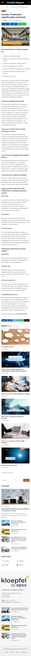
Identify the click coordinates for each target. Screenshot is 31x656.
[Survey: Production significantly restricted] (15, 36)
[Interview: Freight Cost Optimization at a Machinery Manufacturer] (6, 523)
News (7, 652)
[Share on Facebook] (14, 24)
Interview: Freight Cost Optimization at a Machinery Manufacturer (18, 522)
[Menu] (2, 2)
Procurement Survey (8, 346)
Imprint (17, 652)
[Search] (28, 2)
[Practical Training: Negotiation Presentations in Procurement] (6, 549)
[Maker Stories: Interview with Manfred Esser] (6, 531)
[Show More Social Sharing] (28, 24)
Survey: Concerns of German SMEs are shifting (15, 394)
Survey (3, 11)
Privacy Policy (24, 652)
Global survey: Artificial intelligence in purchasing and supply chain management (14, 370)
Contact (12, 652)
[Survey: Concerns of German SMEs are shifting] (15, 384)
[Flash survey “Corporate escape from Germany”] (15, 407)
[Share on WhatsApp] (22, 24)
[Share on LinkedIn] (5, 24)
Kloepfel (5, 20)
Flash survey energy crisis (9, 465)
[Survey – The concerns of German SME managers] (15, 431)
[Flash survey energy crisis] (15, 455)
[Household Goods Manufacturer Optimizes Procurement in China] (15, 497)
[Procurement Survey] (15, 337)
